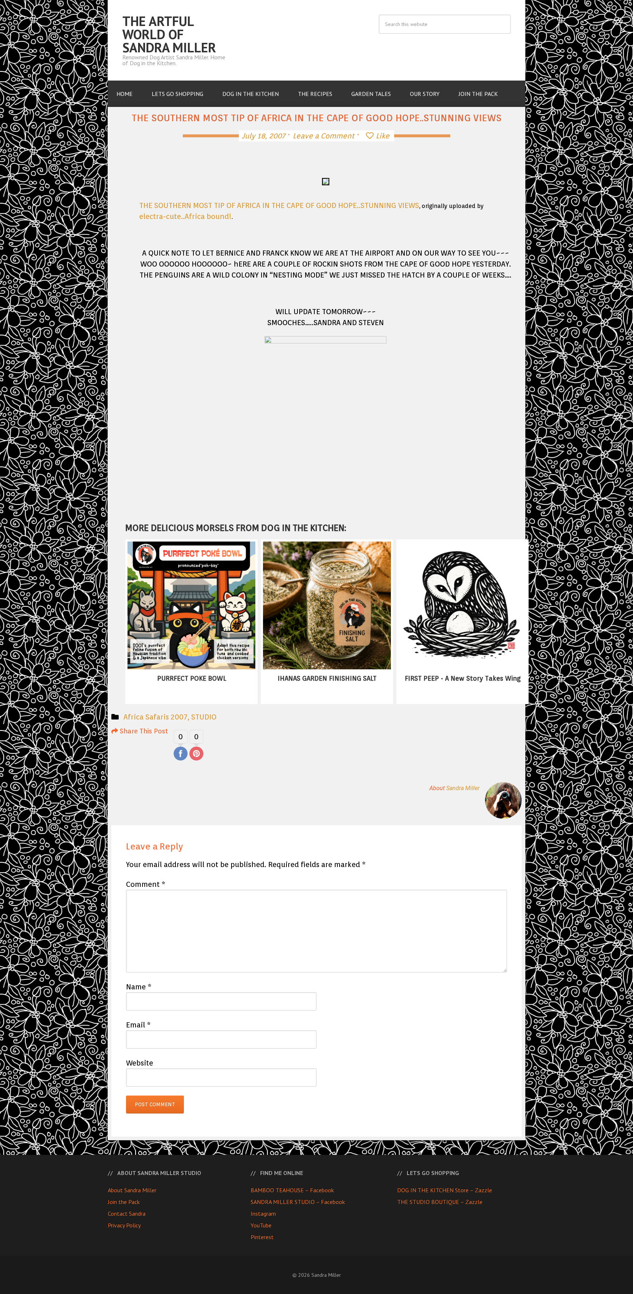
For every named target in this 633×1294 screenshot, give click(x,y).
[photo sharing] (326, 180)
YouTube (261, 1225)
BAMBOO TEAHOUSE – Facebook (292, 1190)
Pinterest (262, 1237)
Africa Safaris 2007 (155, 717)
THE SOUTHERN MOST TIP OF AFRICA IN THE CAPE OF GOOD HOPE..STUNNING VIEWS (279, 205)
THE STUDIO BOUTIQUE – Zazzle (439, 1201)
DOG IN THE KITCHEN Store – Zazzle (444, 1190)
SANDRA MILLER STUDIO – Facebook (298, 1201)
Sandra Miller (463, 788)
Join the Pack (124, 1201)
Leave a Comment (323, 135)
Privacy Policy (124, 1225)
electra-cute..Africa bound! (185, 216)
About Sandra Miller (132, 1190)
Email (138, 1024)
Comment (145, 884)
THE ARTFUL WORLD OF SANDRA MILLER (169, 34)
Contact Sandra (126, 1213)
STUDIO (203, 717)
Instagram (263, 1213)
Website (139, 1063)
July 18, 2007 (263, 135)
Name (138, 986)
